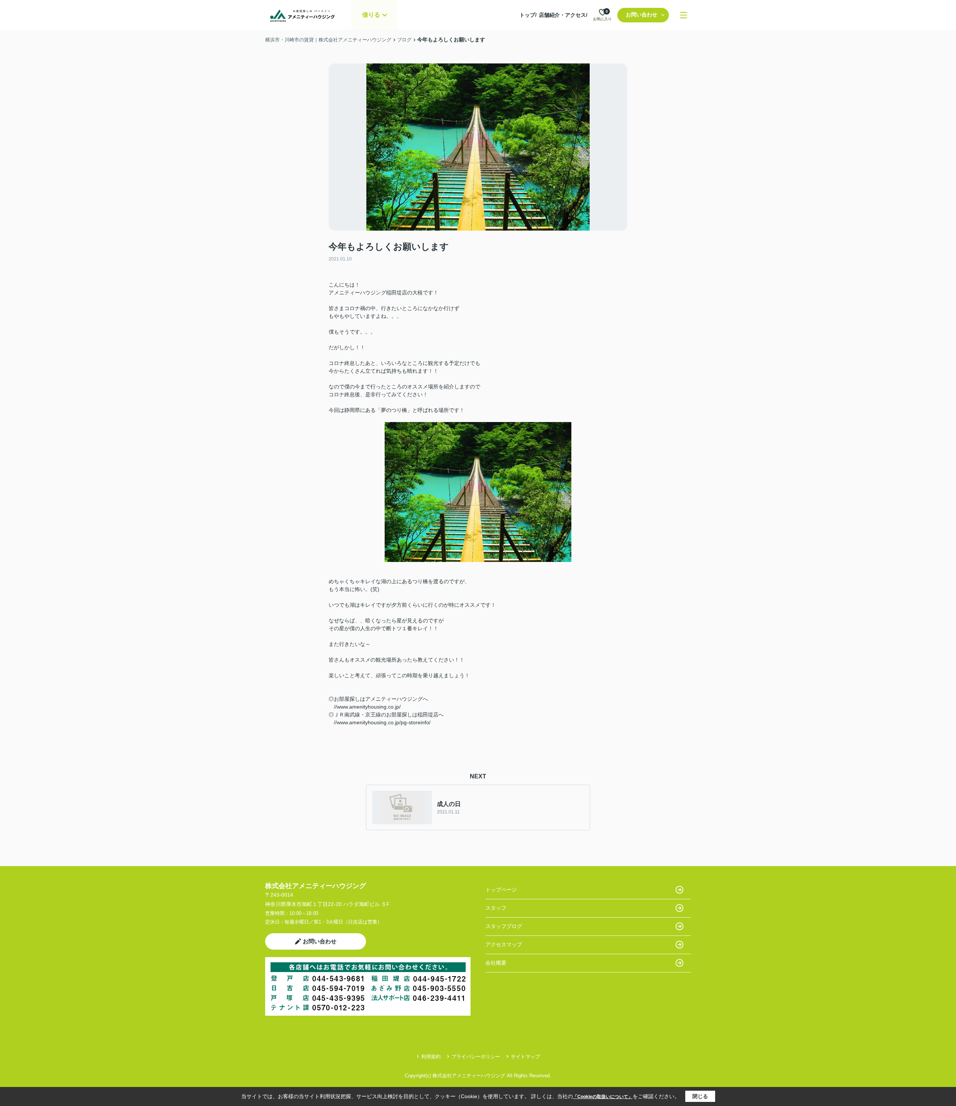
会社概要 (495, 963)
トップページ (501, 890)
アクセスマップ (503, 944)
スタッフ (495, 908)
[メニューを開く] (683, 15)
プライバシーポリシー (475, 1056)
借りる (371, 15)
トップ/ (528, 15)
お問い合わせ (641, 15)
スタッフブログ (503, 926)
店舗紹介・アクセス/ (563, 15)
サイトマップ (525, 1056)
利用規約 (431, 1056)
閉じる (700, 1096)
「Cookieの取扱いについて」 (603, 1096)
